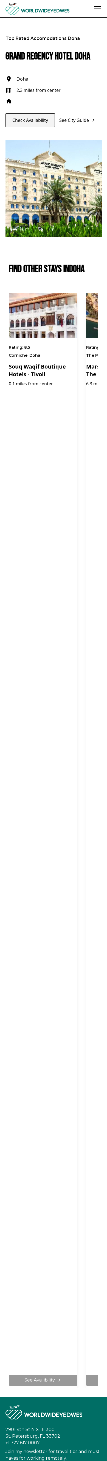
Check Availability (30, 120)
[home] (48, 8)
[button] (96, 8)
